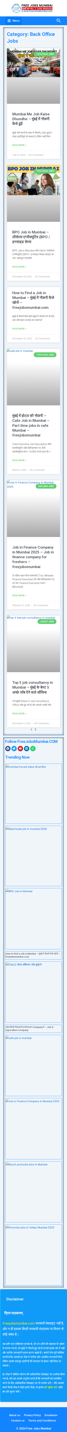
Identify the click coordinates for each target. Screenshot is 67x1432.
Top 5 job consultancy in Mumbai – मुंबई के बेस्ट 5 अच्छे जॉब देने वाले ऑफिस (32, 687)
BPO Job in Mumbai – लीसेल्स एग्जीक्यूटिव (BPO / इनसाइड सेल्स (31, 237)
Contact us (17, 1420)
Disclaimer (51, 1415)
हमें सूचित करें (50, 1387)
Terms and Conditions (42, 1420)
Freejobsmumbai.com (19, 1323)
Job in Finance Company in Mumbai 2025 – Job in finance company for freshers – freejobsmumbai (33, 557)
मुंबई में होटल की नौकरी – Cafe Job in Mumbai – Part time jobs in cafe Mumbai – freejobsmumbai (30, 425)
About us (14, 1415)
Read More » (19, 145)
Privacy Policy (32, 1415)
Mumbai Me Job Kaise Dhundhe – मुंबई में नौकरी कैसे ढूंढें (31, 119)
